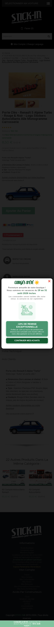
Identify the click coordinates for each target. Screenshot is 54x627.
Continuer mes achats (27, 341)
